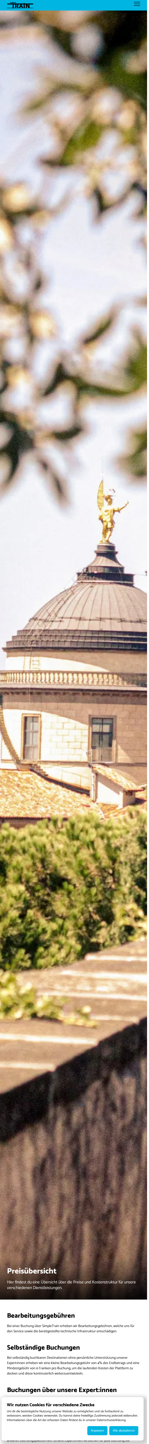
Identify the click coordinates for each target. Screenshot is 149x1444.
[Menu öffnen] (137, 3)
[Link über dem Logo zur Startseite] (21, 5)
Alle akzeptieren (124, 1430)
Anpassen (97, 1430)
